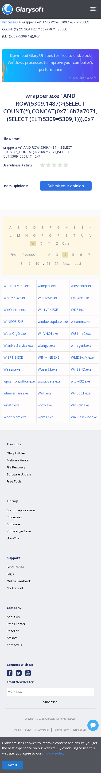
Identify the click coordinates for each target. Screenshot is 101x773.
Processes (10, 22)
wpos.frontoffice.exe (19, 381)
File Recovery (16, 467)
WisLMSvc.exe (48, 297)
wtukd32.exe (80, 381)
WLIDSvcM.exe (82, 357)
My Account (15, 588)
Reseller (13, 631)
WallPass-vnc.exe (84, 417)
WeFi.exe (44, 393)
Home (17, 729)
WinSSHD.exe (81, 369)
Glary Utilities (16, 453)
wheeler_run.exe (16, 393)
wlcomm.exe (80, 321)
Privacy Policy (42, 729)
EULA (28, 729)
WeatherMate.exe (17, 285)
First (13, 254)
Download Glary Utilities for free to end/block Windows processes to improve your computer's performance (52, 66)
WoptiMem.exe (15, 417)
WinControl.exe (15, 309)
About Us (13, 617)
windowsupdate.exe (53, 321)
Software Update (19, 474)
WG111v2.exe (81, 333)
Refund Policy (61, 729)
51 (48, 263)
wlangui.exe (46, 345)
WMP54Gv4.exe (15, 297)
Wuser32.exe (47, 369)
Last (78, 263)
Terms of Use (79, 729)
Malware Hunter (18, 460)
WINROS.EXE (13, 321)
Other (66, 243)
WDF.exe (78, 309)
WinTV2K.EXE (48, 309)
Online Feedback (19, 581)
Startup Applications (21, 510)
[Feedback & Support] (93, 725)
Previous (28, 254)
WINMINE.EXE (48, 357)
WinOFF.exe (80, 297)
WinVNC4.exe (48, 333)
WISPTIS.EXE (13, 357)
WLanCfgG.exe (15, 333)
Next (66, 263)
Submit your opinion (66, 185)
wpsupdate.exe (49, 381)
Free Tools (14, 481)
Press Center (16, 624)
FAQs (10, 574)
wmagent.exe (81, 345)
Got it (12, 765)
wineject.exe (47, 285)
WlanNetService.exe (19, 345)
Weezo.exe (12, 369)
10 (37, 263)
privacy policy (53, 753)
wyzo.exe (45, 405)
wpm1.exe (45, 417)
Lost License (15, 567)
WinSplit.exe (80, 405)
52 (56, 263)
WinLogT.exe (81, 393)
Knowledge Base (19, 531)
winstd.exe (11, 405)
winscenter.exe (82, 285)
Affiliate (12, 638)
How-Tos (13, 538)
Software (13, 524)
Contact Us (14, 645)
